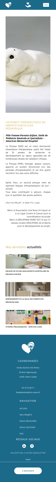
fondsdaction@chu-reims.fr (28, 392)
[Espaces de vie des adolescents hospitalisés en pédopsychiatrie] (28, 260)
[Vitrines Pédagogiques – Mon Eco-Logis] (28, 316)
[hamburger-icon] (46, 5)
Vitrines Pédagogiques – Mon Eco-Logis (24, 327)
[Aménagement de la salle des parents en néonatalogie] (28, 288)
